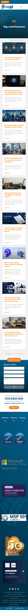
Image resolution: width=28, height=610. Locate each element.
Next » (21, 354)
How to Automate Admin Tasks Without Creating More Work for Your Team (13, 334)
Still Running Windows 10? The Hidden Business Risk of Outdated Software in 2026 (13, 92)
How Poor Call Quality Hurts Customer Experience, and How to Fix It (13, 160)
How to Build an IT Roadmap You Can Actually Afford (13, 58)
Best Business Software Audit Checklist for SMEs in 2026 (13, 126)
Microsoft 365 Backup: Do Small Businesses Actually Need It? (12, 195)
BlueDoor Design (16, 606)
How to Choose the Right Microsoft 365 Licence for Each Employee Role (12, 299)
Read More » (7, 70)
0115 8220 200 (14, 398)
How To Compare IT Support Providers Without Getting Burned (13, 229)
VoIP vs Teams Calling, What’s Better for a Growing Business (13, 264)
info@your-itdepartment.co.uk (14, 403)
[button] (21, 6)
